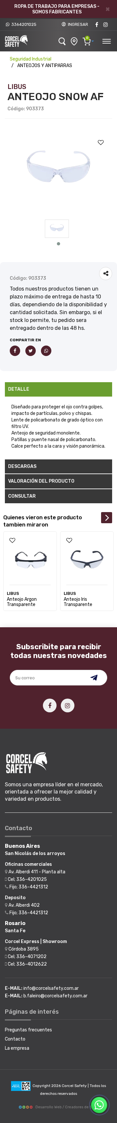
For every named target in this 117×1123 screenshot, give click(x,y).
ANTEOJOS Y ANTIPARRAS (44, 65)
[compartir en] (105, 273)
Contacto (15, 1039)
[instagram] (105, 24)
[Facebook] (96, 24)
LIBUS (16, 87)
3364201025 (22, 24)
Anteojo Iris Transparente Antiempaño (78, 605)
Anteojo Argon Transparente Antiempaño (22, 605)
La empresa (17, 1048)
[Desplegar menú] (106, 40)
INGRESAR (77, 24)
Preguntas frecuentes (28, 1030)
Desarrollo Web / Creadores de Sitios (67, 1107)
